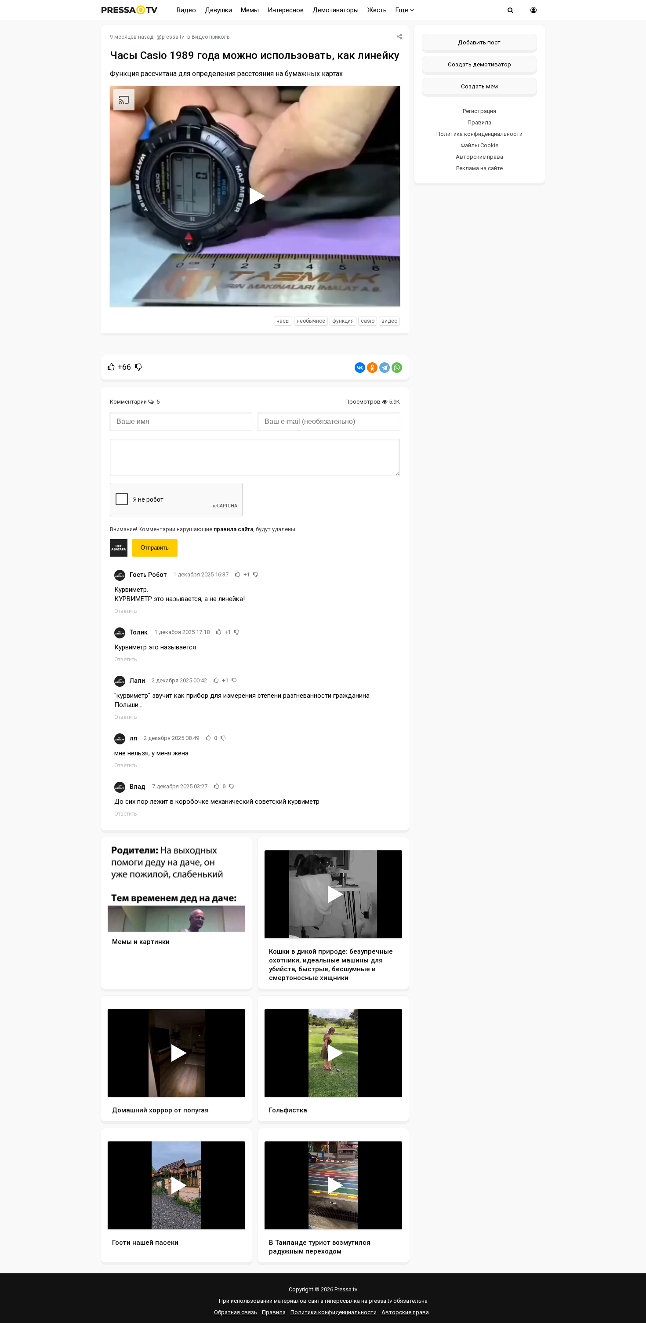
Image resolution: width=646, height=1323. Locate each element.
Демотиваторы (335, 10)
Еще (403, 10)
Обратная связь (235, 1312)
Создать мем (479, 86)
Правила (479, 122)
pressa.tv (173, 37)
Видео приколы (211, 37)
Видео (186, 10)
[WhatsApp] (397, 367)
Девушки (218, 10)
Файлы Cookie (479, 145)
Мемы (250, 10)
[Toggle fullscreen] (383, 291)
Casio (367, 321)
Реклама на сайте (479, 168)
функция (343, 321)
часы (283, 321)
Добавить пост (479, 42)
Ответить (125, 611)
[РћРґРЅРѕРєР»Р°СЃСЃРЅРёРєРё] (372, 367)
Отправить (155, 547)
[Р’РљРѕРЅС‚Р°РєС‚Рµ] (360, 367)
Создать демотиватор (479, 64)
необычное (311, 321)
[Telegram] (384, 367)
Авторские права (479, 156)
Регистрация (479, 111)
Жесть (377, 10)
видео (389, 321)
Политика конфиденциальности (479, 134)
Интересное (286, 10)
